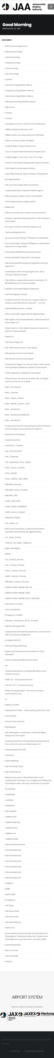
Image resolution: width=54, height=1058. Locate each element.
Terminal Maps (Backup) (16, 646)
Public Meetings (12, 761)
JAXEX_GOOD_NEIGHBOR (16, 506)
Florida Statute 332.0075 (15, 749)
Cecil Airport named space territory (20, 168)
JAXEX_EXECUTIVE (12, 501)
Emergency (10, 900)
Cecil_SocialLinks (12, 609)
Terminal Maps (11, 956)
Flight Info (9, 336)
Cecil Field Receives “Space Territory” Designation (26, 174)
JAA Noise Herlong (13, 922)
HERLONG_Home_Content (16, 490)
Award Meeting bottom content (18, 308)
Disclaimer (16, 1051)
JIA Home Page (11, 68)
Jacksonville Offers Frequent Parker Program (24, 190)
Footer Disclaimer (12, 440)
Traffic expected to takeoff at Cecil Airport (23, 373)
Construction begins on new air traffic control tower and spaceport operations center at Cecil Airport (27, 366)
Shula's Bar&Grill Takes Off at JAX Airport (22, 257)
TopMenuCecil (11, 828)
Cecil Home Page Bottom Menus (19, 96)
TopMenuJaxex (11, 839)
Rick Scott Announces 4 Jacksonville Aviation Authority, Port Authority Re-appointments (24, 530)
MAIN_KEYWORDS (12, 548)
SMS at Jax (9, 107)
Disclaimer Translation (15, 434)
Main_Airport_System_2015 (17, 404)
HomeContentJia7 (13, 878)
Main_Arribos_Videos (14, 398)
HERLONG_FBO (11, 495)
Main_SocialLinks (12, 420)
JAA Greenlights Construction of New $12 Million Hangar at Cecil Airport (25, 734)
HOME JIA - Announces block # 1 (19, 679)
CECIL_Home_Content (15, 468)
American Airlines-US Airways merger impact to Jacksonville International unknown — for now (26, 301)
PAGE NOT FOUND (12, 518)
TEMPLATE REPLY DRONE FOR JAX (18, 587)
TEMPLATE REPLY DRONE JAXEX (17, 593)
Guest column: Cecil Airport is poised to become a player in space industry (27, 329)
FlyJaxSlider (10, 789)
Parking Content (12, 705)
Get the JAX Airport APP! (15, 626)
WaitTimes (10, 928)
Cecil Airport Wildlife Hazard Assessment (23, 252)
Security (8, 961)
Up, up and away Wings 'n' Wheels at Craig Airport (26, 238)
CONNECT (9, 883)
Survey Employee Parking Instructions (21, 660)
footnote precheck (13, 945)
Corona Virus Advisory (15, 721)
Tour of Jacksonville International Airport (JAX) (25, 151)
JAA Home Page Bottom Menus (18, 85)
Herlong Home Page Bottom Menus (20, 102)
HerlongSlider (11, 811)
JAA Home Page (12, 74)
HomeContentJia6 (13, 872)
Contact (8, 79)
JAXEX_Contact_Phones (15, 576)
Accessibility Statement (34, 1051)
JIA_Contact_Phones (14, 559)
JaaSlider (9, 800)
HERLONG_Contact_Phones (17, 582)
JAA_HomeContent (13, 451)
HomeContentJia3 (13, 855)
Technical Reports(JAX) (15, 232)
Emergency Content (14, 615)
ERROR (7, 554)
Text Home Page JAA (14, 342)
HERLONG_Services (13, 484)
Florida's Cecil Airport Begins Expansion (22, 289)
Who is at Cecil (11, 950)
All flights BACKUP (13, 640)
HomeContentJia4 (13, 861)
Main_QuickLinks (12, 409)
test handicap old (13, 772)
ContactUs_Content (14, 445)
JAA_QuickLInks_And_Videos (18, 462)
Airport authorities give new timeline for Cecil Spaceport (24, 653)
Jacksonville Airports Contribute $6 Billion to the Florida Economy (25, 672)
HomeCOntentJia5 (13, 867)
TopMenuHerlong (12, 822)
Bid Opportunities (12, 179)
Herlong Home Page (13, 52)
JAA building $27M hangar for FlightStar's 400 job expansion (26, 264)
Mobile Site (9, 207)
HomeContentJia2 (13, 850)
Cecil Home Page (12, 57)
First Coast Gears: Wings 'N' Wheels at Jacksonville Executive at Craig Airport (27, 245)
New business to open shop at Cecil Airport (23, 196)
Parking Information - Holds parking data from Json (27, 710)
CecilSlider (9, 805)
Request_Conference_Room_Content (21, 620)
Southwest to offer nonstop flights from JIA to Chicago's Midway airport (24, 273)
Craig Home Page (12, 63)
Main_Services (11, 392)
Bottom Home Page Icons (16, 46)
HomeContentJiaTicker (15, 844)
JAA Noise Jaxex (12, 911)
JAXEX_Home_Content (15, 512)
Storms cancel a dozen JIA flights (19, 140)
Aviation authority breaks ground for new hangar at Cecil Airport (27, 219)
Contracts (9, 755)
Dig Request (10, 727)
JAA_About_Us (11, 523)
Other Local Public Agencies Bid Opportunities (25, 314)
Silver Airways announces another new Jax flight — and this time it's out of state (27, 380)
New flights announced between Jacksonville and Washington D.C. (27, 321)
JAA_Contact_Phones (14, 565)
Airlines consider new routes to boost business (25, 213)
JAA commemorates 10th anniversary (22, 185)
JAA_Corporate (11, 456)
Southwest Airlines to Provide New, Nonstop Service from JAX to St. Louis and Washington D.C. (27, 742)
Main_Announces (13, 387)
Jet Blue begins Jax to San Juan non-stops (23, 157)
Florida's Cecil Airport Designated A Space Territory (27, 163)
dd (6, 665)
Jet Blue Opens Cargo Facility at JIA (20, 146)
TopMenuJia (10, 833)
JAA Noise (9, 905)
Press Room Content (14, 604)
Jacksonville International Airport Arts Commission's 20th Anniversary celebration (28, 633)
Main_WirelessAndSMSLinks (17, 415)
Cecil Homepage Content (16, 294)
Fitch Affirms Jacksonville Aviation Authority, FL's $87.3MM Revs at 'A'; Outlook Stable (26, 281)
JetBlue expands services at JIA (19, 129)
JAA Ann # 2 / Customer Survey (19, 685)
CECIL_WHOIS (11, 473)
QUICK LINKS (10, 894)
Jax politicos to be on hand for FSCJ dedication (25, 124)
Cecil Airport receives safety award (20, 201)
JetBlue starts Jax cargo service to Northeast (24, 135)
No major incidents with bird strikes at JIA (23, 227)
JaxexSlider (10, 794)
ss (6, 699)
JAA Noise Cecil (11, 916)
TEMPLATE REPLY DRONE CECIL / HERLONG (22, 598)
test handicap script (14, 766)
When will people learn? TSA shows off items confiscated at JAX (24, 692)
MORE (7, 889)
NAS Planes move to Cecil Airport (19, 359)
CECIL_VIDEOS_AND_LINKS (16, 479)
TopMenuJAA (10, 817)
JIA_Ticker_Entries (13, 537)
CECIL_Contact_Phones (15, 571)
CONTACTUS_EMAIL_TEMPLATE (18, 543)
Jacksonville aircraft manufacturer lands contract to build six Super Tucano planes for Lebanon (28, 427)
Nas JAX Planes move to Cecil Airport (21, 348)
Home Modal (10, 716)
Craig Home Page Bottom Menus (19, 90)
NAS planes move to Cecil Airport (19, 353)
